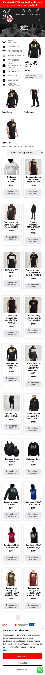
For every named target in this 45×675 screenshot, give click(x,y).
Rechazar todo (22, 670)
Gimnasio (38, 15)
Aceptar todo (22, 656)
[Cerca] (42, 628)
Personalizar (23, 663)
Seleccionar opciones (30, 76)
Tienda (23, 15)
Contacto (30, 15)
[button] (2, 30)
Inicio (18, 15)
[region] (22, 650)
